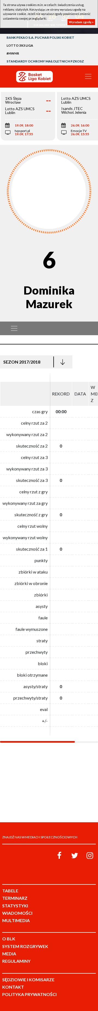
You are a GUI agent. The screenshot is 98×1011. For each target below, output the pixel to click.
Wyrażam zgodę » (81, 22)
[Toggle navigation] (88, 76)
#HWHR (13, 53)
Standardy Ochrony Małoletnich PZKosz (45, 61)
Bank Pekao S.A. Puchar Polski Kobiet (40, 37)
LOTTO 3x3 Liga (20, 45)
